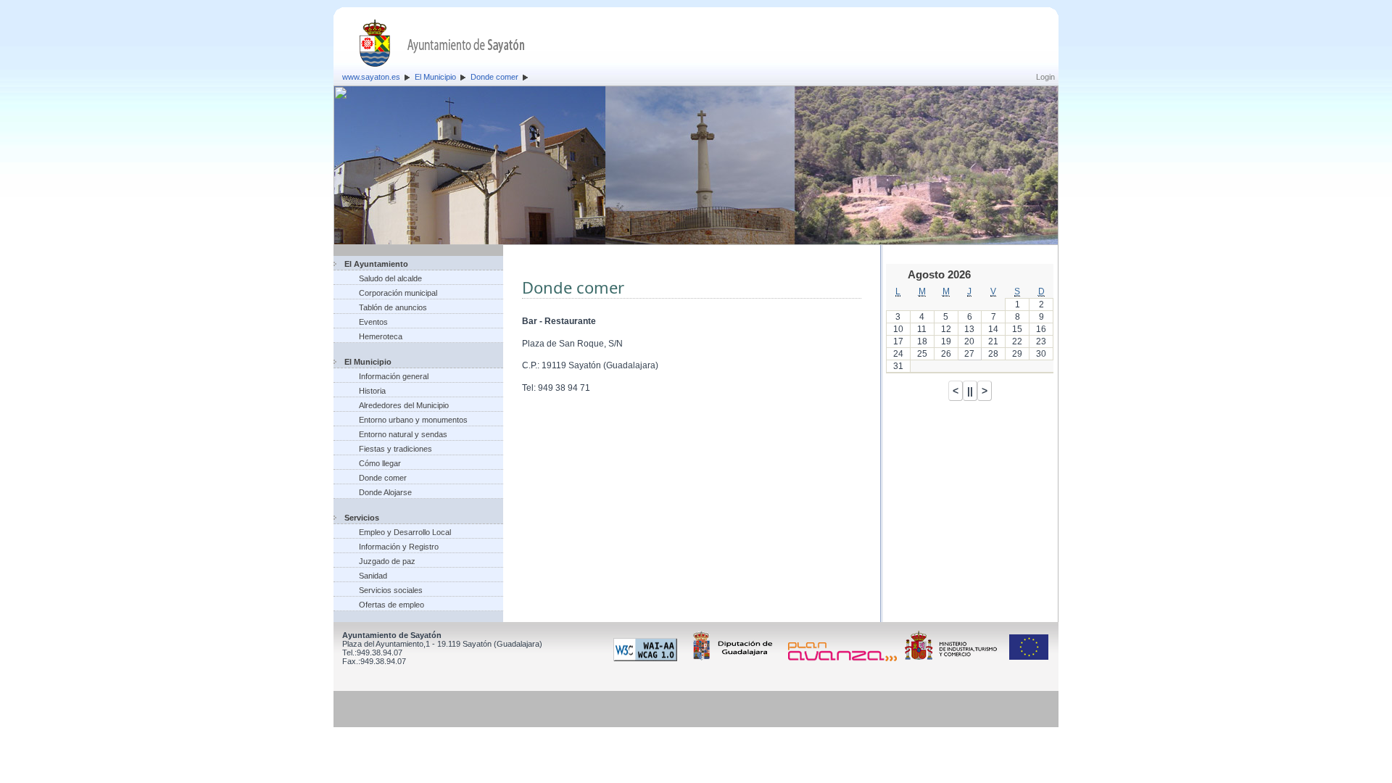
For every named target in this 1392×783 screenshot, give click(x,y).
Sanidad (373, 575)
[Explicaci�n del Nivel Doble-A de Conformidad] (647, 658)
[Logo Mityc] (955, 658)
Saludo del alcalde (390, 278)
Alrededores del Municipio (404, 405)
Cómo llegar (380, 463)
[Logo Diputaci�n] (735, 658)
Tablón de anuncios (393, 307)
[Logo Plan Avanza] (845, 658)
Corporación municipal (398, 293)
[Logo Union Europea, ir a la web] (1029, 658)
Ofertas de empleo (391, 604)
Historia (372, 390)
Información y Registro (399, 546)
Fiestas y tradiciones (395, 448)
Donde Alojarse (385, 492)
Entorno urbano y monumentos (413, 419)
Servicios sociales (391, 590)
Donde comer (494, 76)
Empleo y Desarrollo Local (405, 532)
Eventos (373, 322)
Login (1045, 76)
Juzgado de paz (387, 561)
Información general (393, 376)
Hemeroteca (380, 336)
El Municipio (435, 76)
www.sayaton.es (371, 76)
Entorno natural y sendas (403, 434)
